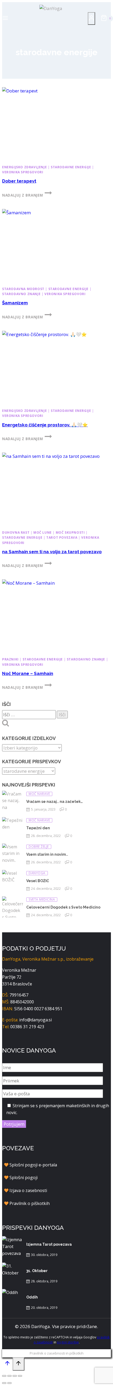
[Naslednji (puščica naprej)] (9, 1383)
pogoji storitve (68, 1342)
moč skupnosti (70, 532)
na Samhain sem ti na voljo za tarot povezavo (52, 551)
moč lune (42, 532)
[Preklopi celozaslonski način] (9, 1376)
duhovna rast (15, 532)
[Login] (91, 18)
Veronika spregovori (22, 172)
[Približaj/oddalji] (4, 1376)
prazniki (10, 659)
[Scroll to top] (7, 1364)
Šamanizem (15, 302)
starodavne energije (71, 167)
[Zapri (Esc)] (20, 1376)
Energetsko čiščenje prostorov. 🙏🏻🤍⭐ (45, 424)
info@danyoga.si (35, 1020)
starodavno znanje (21, 294)
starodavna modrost (23, 289)
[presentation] (56, 123)
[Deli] (15, 1376)
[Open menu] (5, 18)
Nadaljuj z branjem (27, 195)
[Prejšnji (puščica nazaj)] (4, 1383)
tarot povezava (61, 537)
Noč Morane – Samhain (27, 673)
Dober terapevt (19, 181)
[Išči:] (29, 714)
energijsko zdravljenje (24, 167)
